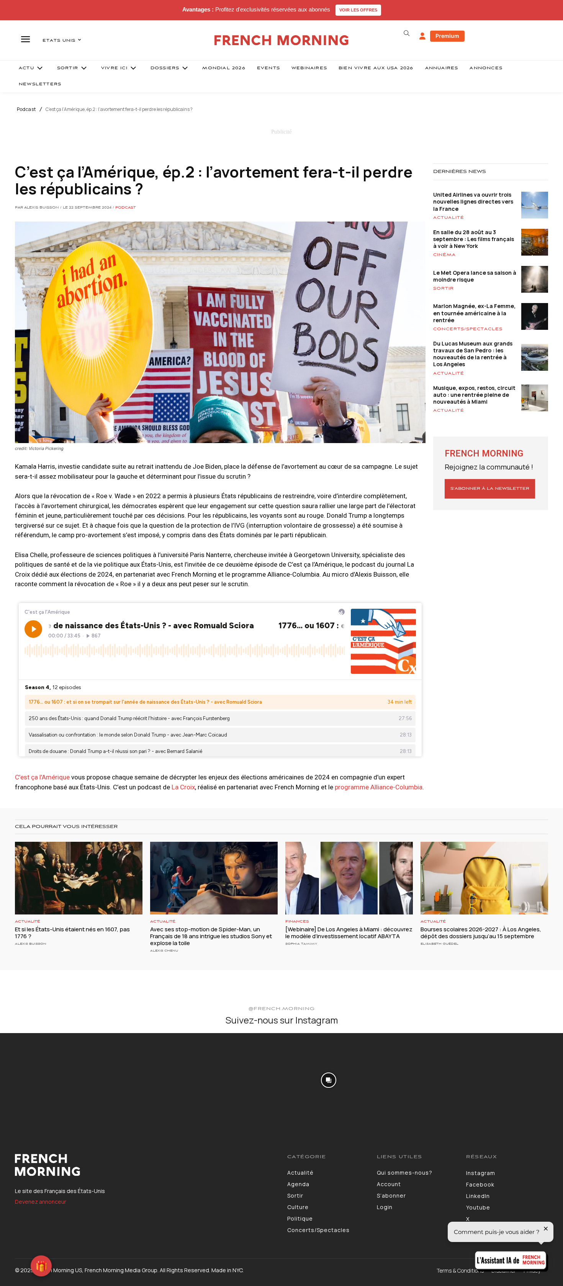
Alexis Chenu (164, 950)
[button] (406, 33)
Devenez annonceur (40, 1201)
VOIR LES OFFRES (358, 10)
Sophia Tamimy (301, 943)
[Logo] (145, 1165)
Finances (297, 921)
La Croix (183, 787)
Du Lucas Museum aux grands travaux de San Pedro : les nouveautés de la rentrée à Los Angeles (472, 354)
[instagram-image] (46, 1079)
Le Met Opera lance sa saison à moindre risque (474, 276)
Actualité (448, 217)
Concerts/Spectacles (467, 329)
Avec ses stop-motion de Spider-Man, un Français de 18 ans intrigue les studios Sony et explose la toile (211, 936)
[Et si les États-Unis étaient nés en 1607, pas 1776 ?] (78, 878)
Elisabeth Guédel (439, 943)
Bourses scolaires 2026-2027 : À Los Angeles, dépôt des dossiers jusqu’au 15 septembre (481, 932)
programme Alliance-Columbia (378, 787)
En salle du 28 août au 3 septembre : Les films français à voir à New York (473, 238)
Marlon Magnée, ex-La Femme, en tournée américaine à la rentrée (474, 312)
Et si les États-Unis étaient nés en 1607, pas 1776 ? (72, 932)
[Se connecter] (422, 36)
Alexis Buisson (30, 943)
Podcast (26, 109)
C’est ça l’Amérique (42, 777)
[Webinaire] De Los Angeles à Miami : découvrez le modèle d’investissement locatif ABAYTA (348, 932)
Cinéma (444, 255)
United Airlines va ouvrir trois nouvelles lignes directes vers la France (473, 201)
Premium (447, 36)
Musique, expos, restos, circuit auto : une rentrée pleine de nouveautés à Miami (474, 394)
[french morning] (281, 40)
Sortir (443, 288)
